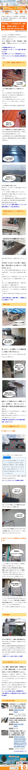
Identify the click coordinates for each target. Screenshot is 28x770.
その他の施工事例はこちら (20, 751)
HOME (3, 16)
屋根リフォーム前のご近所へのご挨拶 (12, 656)
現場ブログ (9, 16)
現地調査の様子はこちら (9, 47)
